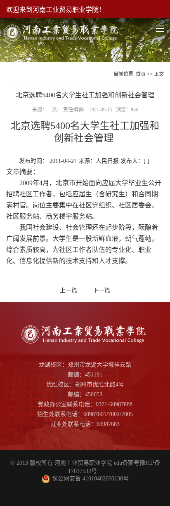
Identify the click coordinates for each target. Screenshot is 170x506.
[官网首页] (62, 25)
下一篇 (101, 290)
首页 (141, 74)
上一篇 (68, 290)
